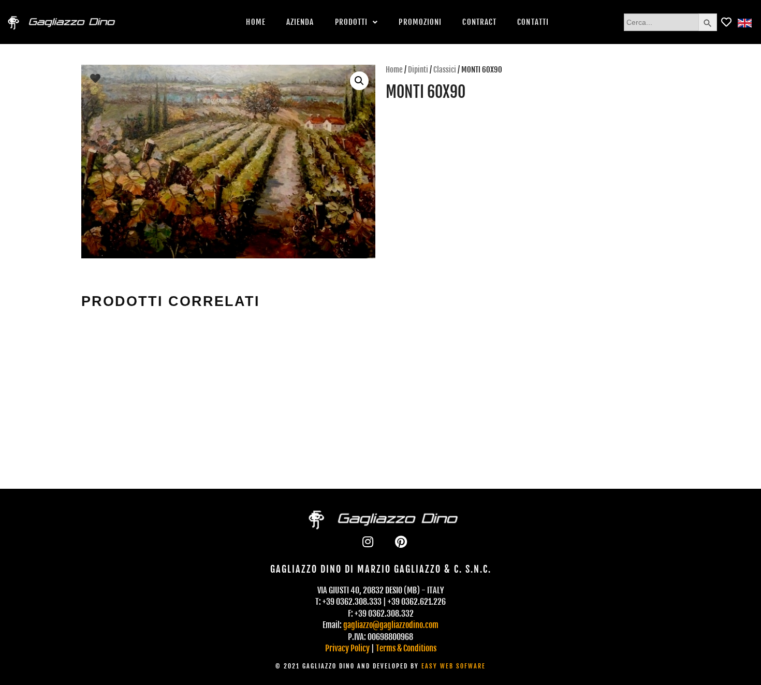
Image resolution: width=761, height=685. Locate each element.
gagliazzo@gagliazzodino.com (390, 625)
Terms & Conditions (406, 648)
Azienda (300, 22)
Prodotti (351, 22)
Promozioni (420, 22)
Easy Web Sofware (453, 666)
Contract (479, 22)
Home (255, 22)
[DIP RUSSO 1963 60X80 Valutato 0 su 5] (303, 374)
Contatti (533, 22)
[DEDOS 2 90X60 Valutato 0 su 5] (612, 374)
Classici (444, 70)
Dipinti (418, 70)
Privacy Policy (347, 648)
